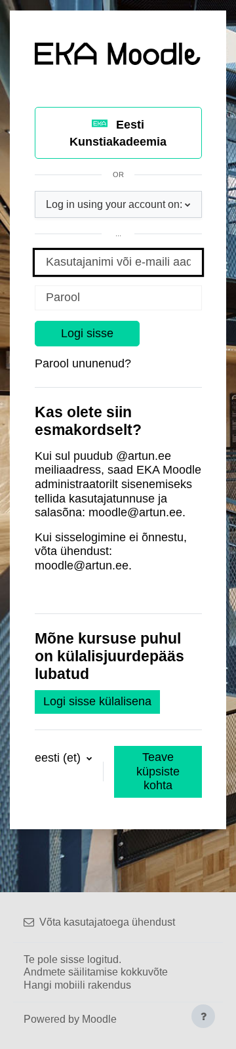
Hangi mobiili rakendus (77, 985)
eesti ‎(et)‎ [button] (59, 757)
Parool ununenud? (83, 363)
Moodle (99, 1019)
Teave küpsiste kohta (158, 771)
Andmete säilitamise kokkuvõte (96, 971)
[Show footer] (203, 1016)
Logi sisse (87, 333)
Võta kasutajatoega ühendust (107, 922)
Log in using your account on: (114, 204)
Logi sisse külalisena (97, 701)
